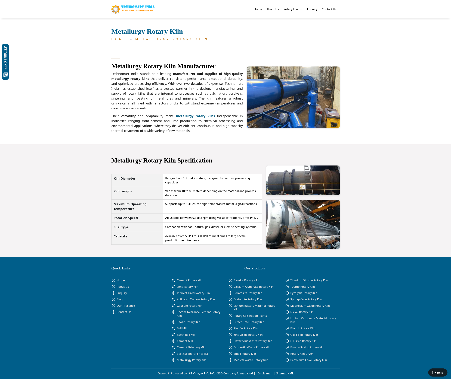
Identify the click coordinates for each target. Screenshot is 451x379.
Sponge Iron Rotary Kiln (306, 299)
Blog (120, 299)
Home (258, 9)
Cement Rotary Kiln (189, 280)
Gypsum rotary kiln (189, 306)
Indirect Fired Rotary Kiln (193, 293)
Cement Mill (185, 341)
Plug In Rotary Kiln (246, 328)
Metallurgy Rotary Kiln (171, 39)
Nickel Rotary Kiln (302, 312)
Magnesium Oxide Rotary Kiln (310, 306)
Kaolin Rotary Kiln (188, 322)
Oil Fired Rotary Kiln (303, 341)
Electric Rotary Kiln (302, 328)
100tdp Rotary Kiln (302, 287)
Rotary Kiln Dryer (301, 354)
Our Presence (126, 306)
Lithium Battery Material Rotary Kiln (254, 307)
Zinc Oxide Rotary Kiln (248, 335)
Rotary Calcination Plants (250, 316)
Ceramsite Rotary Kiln (248, 293)
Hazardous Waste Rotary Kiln (253, 341)
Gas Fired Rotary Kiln (304, 335)
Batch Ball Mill (186, 335)
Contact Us (329, 9)
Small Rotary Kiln (245, 354)
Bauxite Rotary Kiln (246, 280)
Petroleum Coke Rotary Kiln (308, 360)
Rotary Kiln (291, 9)
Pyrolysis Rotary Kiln (303, 293)
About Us (273, 9)
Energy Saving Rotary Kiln (307, 347)
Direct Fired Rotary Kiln (249, 322)
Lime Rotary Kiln (187, 287)
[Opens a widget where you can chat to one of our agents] (437, 372)
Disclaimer (265, 373)
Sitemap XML (285, 373)
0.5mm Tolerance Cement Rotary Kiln (198, 314)
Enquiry (312, 9)
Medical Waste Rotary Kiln (251, 360)
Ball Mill (182, 328)
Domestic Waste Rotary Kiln (252, 347)
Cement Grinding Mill (191, 347)
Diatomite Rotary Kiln (248, 299)
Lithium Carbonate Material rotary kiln (313, 320)
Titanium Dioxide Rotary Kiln (309, 280)
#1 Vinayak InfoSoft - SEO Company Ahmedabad (221, 373)
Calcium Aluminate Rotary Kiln (254, 287)
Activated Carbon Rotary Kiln (196, 299)
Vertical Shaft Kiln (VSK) (192, 354)
